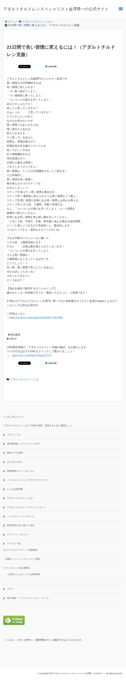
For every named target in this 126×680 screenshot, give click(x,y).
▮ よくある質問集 (13, 489)
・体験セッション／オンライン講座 (21, 559)
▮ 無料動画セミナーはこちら (18, 471)
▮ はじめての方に (13, 462)
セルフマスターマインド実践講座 (20, 550)
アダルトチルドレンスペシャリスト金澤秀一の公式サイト (56, 9)
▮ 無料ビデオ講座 (13, 452)
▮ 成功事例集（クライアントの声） (22, 443)
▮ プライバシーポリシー (16, 534)
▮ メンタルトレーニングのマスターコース (25, 480)
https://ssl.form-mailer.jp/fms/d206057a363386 (36, 317)
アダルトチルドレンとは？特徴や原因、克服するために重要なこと (37, 425)
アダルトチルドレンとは (24, 379)
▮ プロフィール (12, 434)
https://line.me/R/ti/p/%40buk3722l (32, 355)
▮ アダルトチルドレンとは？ (18, 498)
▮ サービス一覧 (12, 543)
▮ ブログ (8, 589)
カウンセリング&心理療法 (16, 568)
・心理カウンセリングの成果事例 (21, 574)
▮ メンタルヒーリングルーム (18, 516)
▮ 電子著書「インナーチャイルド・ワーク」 (27, 598)
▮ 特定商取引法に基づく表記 (18, 525)
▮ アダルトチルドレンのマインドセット (24, 507)
